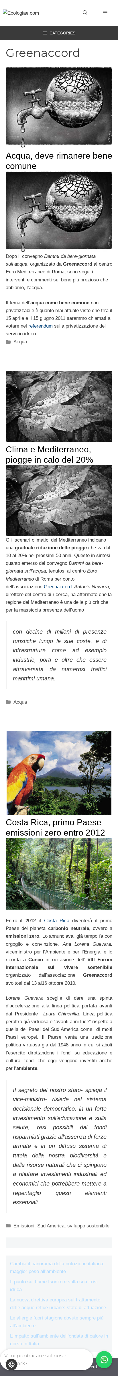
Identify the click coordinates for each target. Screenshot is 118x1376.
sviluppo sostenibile (88, 1226)
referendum (40, 326)
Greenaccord (58, 586)
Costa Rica (56, 920)
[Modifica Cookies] (11, 1364)
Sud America (50, 1226)
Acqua (20, 342)
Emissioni (23, 1226)
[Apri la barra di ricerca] (85, 13)
